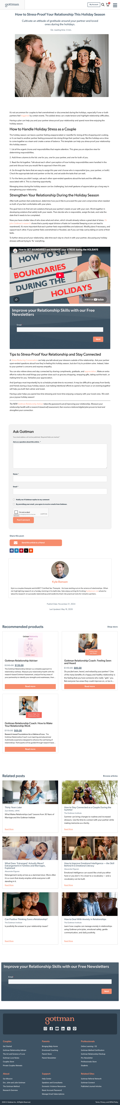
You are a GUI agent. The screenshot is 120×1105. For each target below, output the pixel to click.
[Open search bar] (102, 5)
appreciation (90, 372)
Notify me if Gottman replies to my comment (32, 500)
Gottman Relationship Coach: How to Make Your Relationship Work (28, 724)
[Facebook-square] (51, 1029)
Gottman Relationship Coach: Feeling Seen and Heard (87, 662)
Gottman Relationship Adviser (30, 404)
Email (15, 487)
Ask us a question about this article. (27, 442)
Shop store (112, 627)
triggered (25, 116)
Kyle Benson (60, 582)
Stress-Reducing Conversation (24, 360)
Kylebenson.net (92, 591)
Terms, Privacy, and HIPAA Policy (107, 1102)
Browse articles (110, 776)
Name (16, 474)
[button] (12, 550)
